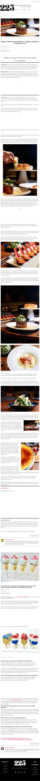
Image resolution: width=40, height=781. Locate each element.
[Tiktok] (39, 2)
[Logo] (4, 8)
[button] (4, 1)
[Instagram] (35, 2)
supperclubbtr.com (5, 488)
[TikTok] (21, 772)
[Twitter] (37, 2)
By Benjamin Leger (9, 539)
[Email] (9, 51)
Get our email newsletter (26, 6)
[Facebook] (33, 2)
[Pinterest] (7, 51)
